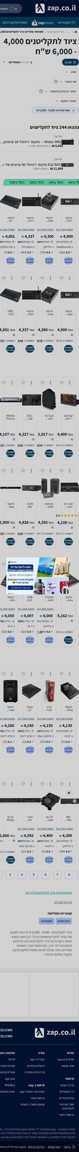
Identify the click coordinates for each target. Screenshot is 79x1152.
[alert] (39, 576)
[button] (67, 558)
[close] (67, 558)
